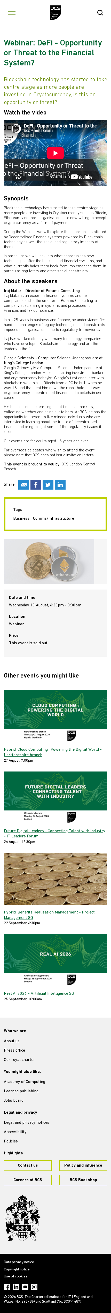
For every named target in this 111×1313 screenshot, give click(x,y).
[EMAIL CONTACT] (23, 485)
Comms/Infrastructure (53, 519)
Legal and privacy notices (26, 1123)
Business (21, 519)
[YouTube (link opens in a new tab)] (25, 1287)
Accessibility (15, 1132)
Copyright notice (17, 1269)
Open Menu (11, 13)
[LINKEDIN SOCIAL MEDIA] (60, 485)
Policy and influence (83, 1165)
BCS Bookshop (83, 1180)
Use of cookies (15, 1276)
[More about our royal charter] (22, 1218)
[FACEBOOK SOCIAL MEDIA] (35, 485)
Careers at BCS (27, 1180)
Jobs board (13, 1101)
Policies (11, 1141)
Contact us (28, 1165)
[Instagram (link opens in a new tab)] (34, 1287)
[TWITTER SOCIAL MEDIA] (48, 485)
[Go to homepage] (55, 12)
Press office (14, 1050)
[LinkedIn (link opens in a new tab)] (16, 1287)
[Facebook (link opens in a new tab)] (7, 1287)
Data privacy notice (19, 1262)
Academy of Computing (24, 1082)
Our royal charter (19, 1060)
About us (12, 1041)
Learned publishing (21, 1091)
